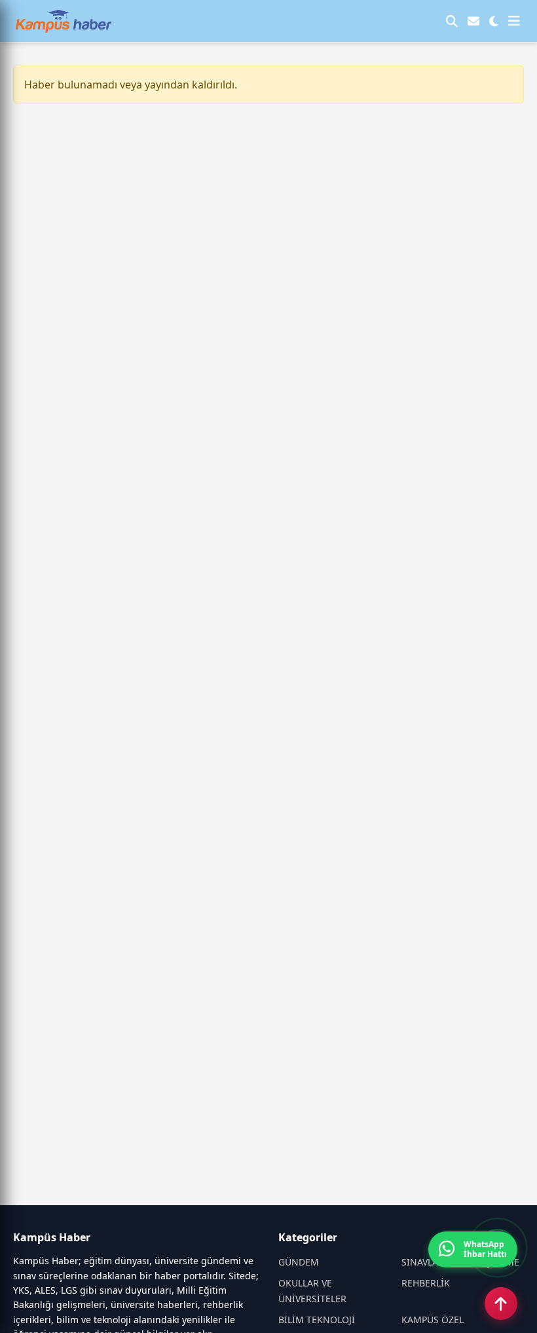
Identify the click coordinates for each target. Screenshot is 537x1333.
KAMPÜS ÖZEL (432, 1319)
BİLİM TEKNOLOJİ (316, 1319)
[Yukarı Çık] (501, 1303)
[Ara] (452, 21)
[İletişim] (473, 21)
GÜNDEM (298, 1262)
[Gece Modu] (493, 21)
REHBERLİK (425, 1283)
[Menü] (514, 21)
